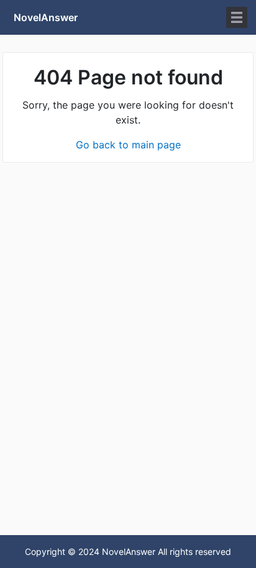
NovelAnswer (46, 17)
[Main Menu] (236, 17)
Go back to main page (128, 144)
